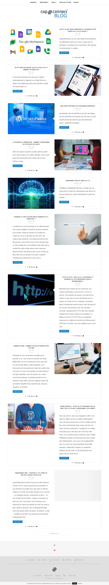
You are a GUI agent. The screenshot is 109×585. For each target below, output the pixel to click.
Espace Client (48, 575)
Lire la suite (63, 52)
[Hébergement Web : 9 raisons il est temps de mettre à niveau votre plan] (77, 485)
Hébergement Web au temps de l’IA (78, 180)
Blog (64, 575)
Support (76, 2)
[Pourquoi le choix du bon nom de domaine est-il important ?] (77, 229)
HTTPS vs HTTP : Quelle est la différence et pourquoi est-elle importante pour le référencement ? (77, 279)
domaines (33, 2)
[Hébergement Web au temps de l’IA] (31, 193)
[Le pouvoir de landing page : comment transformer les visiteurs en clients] (77, 154)
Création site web (65, 2)
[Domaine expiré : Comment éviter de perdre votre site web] (77, 358)
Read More (80, 583)
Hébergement (44, 2)
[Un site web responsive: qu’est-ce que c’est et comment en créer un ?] (77, 80)
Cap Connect (37, 575)
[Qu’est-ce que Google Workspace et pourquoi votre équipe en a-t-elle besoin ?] (31, 41)
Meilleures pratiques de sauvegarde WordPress (77, 106)
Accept (74, 583)
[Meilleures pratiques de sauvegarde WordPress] (31, 118)
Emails (54, 2)
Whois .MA (72, 575)
